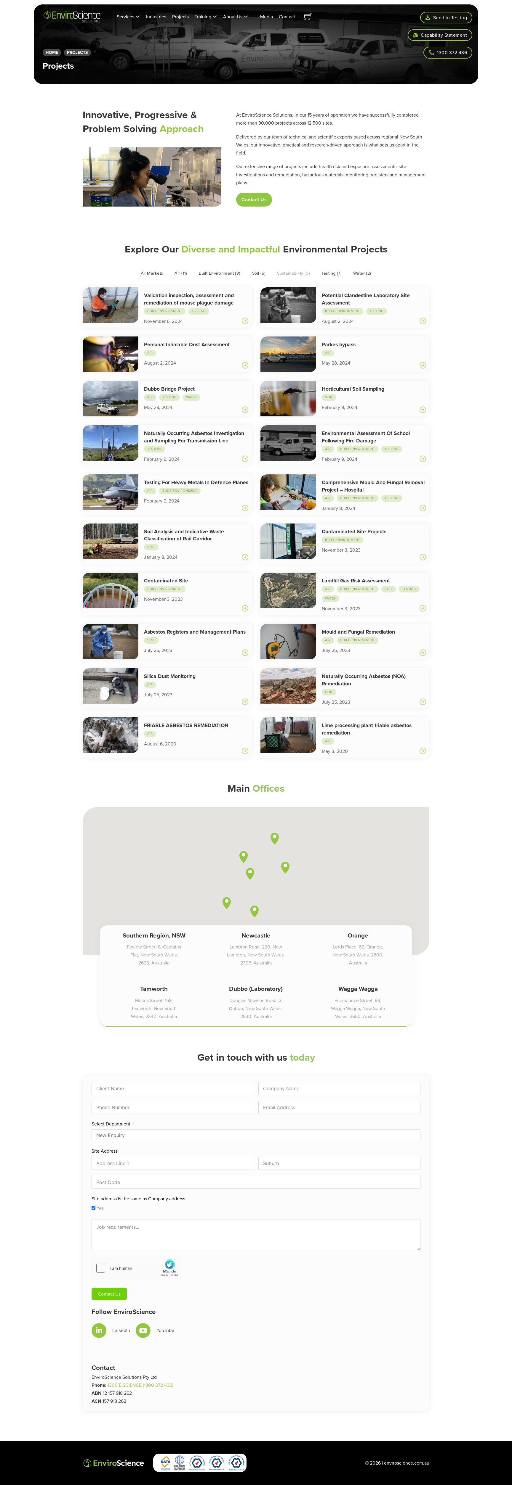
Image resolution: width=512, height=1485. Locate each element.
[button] (254, 911)
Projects (180, 16)
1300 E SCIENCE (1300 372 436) (140, 1385)
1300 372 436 (452, 52)
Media (266, 16)
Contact (287, 16)
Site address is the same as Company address (138, 1198)
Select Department (111, 1123)
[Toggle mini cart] (308, 17)
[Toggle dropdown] (137, 16)
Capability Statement (444, 35)
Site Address (105, 1151)
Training (203, 16)
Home (52, 52)
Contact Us (254, 199)
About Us (232, 16)
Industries (156, 16)
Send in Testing (450, 17)
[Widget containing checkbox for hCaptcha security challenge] (136, 1268)
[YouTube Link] (143, 1330)
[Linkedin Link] (99, 1330)
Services (125, 16)
